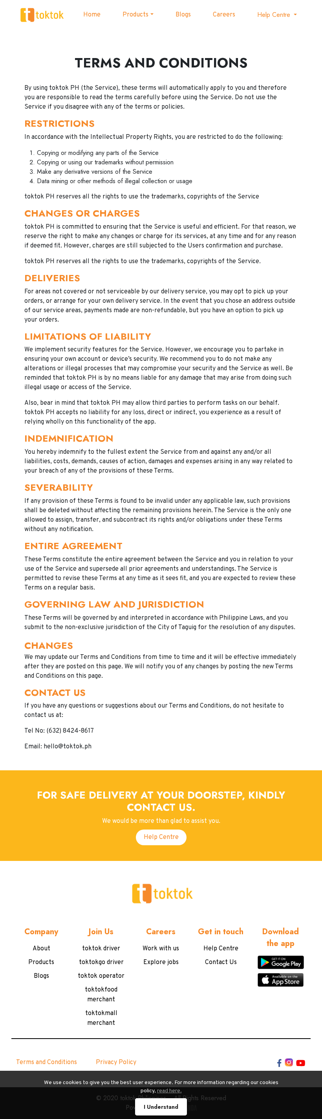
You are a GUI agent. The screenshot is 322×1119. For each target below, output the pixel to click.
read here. (169, 1091)
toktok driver (101, 949)
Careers (224, 15)
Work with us (161, 949)
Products (135, 15)
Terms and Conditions (46, 1062)
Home (92, 15)
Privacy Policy (116, 1062)
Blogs (183, 15)
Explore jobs (161, 962)
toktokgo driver (101, 962)
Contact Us (221, 962)
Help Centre (161, 837)
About (41, 949)
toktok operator (101, 976)
